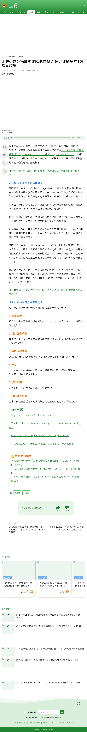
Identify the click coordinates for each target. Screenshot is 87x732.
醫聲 (79, 12)
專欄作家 (70, 723)
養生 (11, 12)
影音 (47, 12)
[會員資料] (80, 5)
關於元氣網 (18, 723)
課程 (54, 12)
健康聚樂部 (28, 723)
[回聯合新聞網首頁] (4, 6)
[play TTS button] (12, 138)
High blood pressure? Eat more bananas (33, 415)
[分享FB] (4, 147)
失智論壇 (21, 12)
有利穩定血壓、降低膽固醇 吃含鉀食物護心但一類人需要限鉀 (43, 443)
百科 (39, 12)
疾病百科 (46, 723)
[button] (84, 12)
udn (3, 56)
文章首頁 (61, 723)
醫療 (31, 12)
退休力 (63, 12)
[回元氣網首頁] (12, 5)
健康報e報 (31, 712)
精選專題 (37, 723)
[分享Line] (4, 155)
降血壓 (36, 182)
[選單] (84, 5)
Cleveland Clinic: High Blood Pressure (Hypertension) (40, 435)
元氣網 (8, 56)
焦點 (4, 12)
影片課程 (7, 577)
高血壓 (17, 146)
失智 (72, 12)
